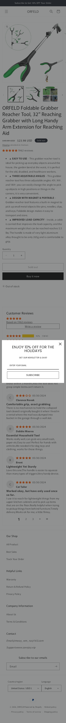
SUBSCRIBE (33, 375)
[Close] (60, 344)
